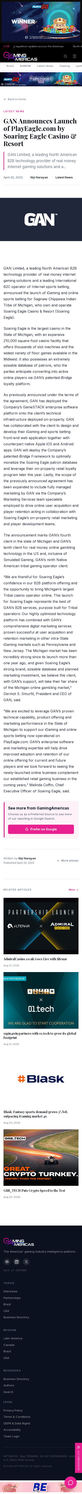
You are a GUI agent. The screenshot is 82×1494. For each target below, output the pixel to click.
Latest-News (45, 65)
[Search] (65, 56)
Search (8, 1392)
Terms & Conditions (16, 1416)
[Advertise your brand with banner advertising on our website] (41, 1487)
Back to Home (17, 99)
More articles (70, 860)
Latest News (64, 177)
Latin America (12, 1338)
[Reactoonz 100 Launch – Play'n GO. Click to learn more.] (41, 21)
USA (6, 1311)
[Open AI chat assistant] (71, 1482)
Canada (8, 1345)
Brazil (10, 65)
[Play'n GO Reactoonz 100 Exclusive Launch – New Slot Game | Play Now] (41, 79)
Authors (8, 1385)
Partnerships (12, 1298)
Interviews (10, 1291)
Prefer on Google (43, 829)
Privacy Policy (13, 1410)
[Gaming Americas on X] (26, 1261)
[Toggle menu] (75, 56)
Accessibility (12, 1429)
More (72, 889)
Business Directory (16, 1317)
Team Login (11, 1436)
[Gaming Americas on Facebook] (6, 1261)
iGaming (64, 65)
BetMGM (25, 65)
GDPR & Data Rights (16, 1423)
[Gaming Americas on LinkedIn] (16, 1261)
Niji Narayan (39, 177)
